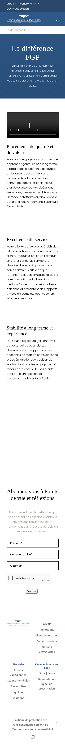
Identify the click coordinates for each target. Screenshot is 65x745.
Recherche (25, 3)
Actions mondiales (18, 680)
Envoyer (31, 591)
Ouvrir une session (18, 8)
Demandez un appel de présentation (47, 683)
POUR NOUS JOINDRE (22, 458)
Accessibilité (45, 729)
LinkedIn (11, 3)
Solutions (18, 698)
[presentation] (29, 578)
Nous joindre (47, 673)
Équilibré (18, 692)
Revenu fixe (18, 686)
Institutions (47, 629)
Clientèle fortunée (46, 635)
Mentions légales (22, 729)
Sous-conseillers (47, 641)
